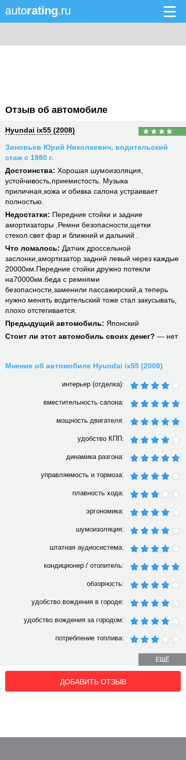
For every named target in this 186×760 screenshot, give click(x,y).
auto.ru (38, 10)
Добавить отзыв (93, 682)
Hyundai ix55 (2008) (40, 130)
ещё (162, 659)
